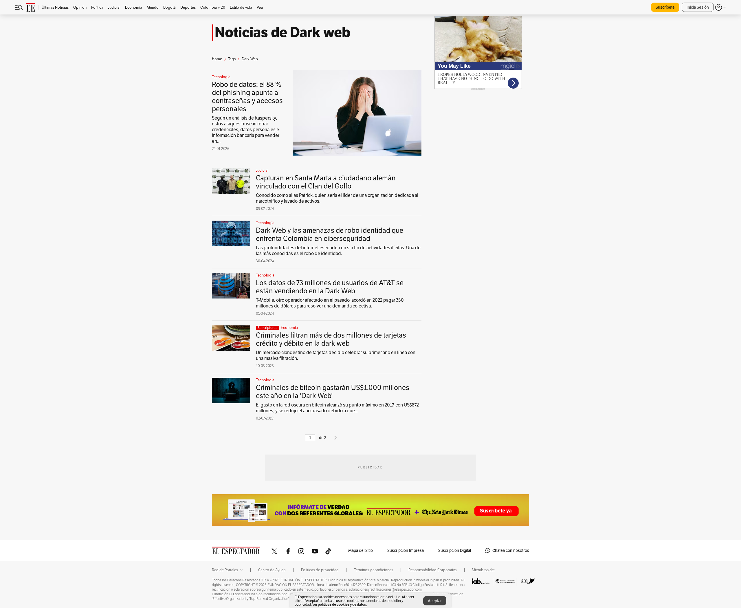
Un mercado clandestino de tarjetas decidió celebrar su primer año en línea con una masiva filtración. (335, 355)
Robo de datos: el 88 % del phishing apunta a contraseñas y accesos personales (247, 96)
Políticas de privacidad (320, 570)
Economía (289, 327)
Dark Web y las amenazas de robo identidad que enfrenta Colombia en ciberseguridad (329, 234)
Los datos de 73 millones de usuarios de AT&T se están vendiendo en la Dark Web (329, 286)
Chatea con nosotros (510, 550)
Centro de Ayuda (272, 570)
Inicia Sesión (698, 7)
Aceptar (435, 600)
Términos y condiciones (373, 570)
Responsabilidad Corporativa (432, 570)
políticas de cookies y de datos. (342, 604)
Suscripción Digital (454, 550)
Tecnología (221, 77)
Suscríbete (665, 7)
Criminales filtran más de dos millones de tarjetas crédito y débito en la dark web (331, 339)
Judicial (262, 170)
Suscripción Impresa (405, 550)
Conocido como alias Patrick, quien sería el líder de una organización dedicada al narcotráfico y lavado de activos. (337, 198)
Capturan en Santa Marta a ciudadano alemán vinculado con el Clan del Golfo (326, 182)
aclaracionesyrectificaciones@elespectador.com (385, 589)
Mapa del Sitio (360, 550)
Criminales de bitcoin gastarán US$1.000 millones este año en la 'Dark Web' (332, 391)
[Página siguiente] (336, 440)
